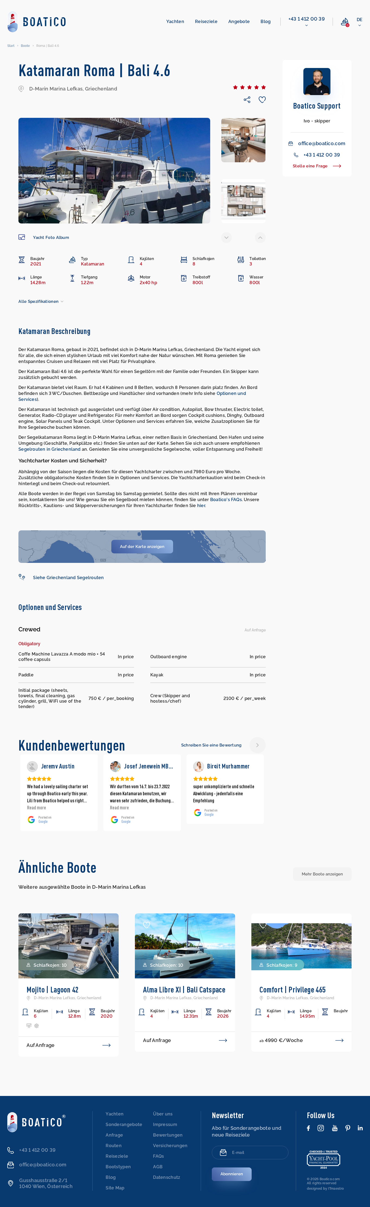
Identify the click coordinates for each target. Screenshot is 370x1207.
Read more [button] (36, 807)
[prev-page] (226, 237)
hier (201, 505)
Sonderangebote (124, 1124)
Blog (266, 21)
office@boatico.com (321, 143)
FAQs (158, 1156)
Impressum (165, 1124)
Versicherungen (170, 1145)
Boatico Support (317, 105)
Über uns (163, 1114)
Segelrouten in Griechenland (49, 449)
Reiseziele (206, 21)
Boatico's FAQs (226, 499)
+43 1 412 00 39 (306, 19)
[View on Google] (32, 766)
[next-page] (260, 237)
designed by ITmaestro (325, 1188)
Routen (114, 1145)
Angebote (239, 21)
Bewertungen (168, 1135)
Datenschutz (166, 1177)
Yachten (175, 21)
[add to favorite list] (30, 925)
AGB (158, 1166)
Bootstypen (118, 1166)
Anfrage (114, 1135)
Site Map (115, 1187)
